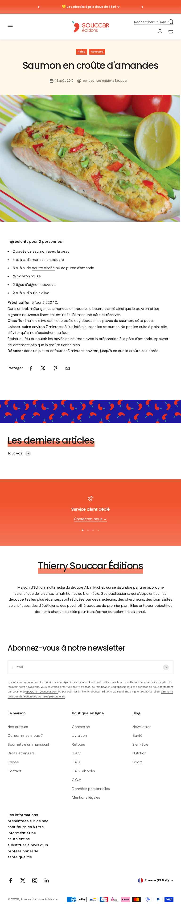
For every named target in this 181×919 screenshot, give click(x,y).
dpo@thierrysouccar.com (41, 692)
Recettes (97, 52)
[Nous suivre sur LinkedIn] (47, 880)
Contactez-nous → (90, 519)
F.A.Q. (76, 762)
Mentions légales (86, 797)
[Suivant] (143, 6)
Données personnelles (91, 789)
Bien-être (140, 744)
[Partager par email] (67, 368)
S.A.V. (77, 753)
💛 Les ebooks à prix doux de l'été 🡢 (90, 6)
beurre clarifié (43, 268)
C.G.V (76, 780)
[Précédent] (38, 6)
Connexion (81, 727)
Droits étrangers (21, 753)
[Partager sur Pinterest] (55, 368)
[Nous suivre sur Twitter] (23, 880)
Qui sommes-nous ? (25, 735)
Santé (137, 735)
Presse (13, 762)
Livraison (79, 735)
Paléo (81, 52)
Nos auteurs (18, 727)
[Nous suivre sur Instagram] (35, 880)
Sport (137, 762)
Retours (78, 744)
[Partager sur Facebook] (31, 368)
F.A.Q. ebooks (83, 771)
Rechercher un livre (150, 22)
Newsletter (141, 727)
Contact (14, 771)
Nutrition (139, 753)
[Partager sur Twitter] (43, 368)
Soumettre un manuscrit (28, 744)
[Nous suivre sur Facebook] (11, 880)
